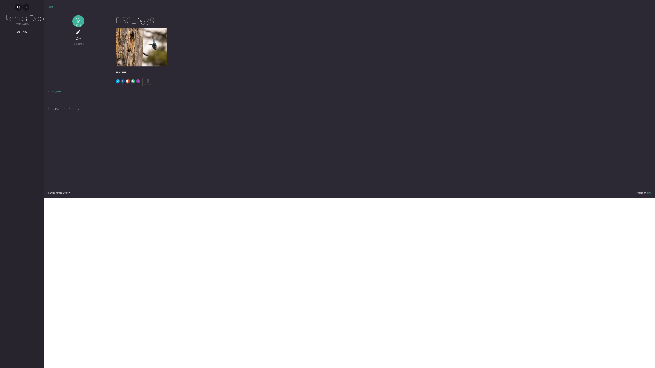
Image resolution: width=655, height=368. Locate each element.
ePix (649, 192)
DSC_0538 (56, 91)
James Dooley (22, 18)
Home (50, 6)
